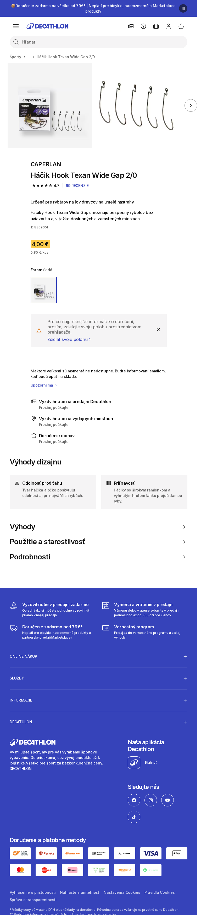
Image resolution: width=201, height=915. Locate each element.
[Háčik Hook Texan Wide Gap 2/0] (50, 105)
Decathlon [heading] (21, 722)
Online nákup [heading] (23, 656)
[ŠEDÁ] (44, 290)
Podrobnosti (30, 557)
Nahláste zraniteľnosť (79, 892)
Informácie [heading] (21, 700)
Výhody (22, 526)
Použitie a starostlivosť (48, 541)
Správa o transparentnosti (33, 899)
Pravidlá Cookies (159, 892)
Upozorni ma (42, 385)
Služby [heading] (17, 678)
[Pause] (183, 8)
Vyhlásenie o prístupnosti (33, 892)
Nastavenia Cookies (122, 892)
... (29, 57)
